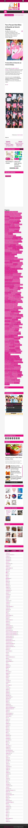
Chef (6, 246)
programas (13, 351)
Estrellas (18, 265)
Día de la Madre (8, 262)
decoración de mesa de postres (10, 257)
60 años (18, 213)
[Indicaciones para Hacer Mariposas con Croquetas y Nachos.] (8, 473)
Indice (8, 550)
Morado (10, 325)
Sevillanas (8, 748)
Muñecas (6, 329)
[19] (15, 413)
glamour (17, 294)
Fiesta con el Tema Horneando (11, 634)
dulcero (6, 33)
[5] (14, 168)
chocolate (19, 246)
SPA (17, 370)
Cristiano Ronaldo (13, 251)
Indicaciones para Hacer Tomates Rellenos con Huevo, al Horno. (13, 458)
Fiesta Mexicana (15, 281)
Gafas (6, 294)
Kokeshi (10, 303)
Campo (20, 238)
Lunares (17, 311)
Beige (19, 224)
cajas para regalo (16, 237)
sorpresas (15, 36)
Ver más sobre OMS (14, 482)
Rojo (15, 359)
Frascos (6, 289)
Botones (6, 230)
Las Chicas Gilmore (8, 306)
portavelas (12, 348)
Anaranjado (18, 216)
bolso (17, 227)
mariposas (14, 319)
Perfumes (11, 340)
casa (11, 241)
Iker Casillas (8, 671)
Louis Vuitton (7, 311)
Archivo (20, 550)
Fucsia (7, 655)
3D (10, 211)
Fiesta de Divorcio (17, 273)
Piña (6, 344)
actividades (17, 214)
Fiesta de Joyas (16, 275)
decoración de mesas (9, 259)
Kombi (15, 303)
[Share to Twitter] (10, 152)
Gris (14, 295)
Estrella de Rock (12, 265)
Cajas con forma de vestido (10, 235)
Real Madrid (11, 352)
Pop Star (6, 348)
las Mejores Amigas (8, 308)
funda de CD (7, 292)
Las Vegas (15, 308)
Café (6, 233)
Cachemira (18, 232)
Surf (14, 371)
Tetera (10, 373)
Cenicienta (7, 243)
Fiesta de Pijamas (8, 276)
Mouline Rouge (7, 327)
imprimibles (13, 300)
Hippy (7, 670)
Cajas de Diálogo (8, 237)
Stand (6, 371)
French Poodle (12, 289)
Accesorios (11, 214)
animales (11, 218)
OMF (18, 333)
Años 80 (11, 219)
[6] (15, 168)
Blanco (7, 579)
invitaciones (7, 302)
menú (18, 322)
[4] (13, 168)
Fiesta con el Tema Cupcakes (10, 270)
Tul (14, 376)
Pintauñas (17, 343)
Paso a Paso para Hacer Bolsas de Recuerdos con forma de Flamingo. (13, 27)
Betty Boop (8, 578)
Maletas (11, 313)
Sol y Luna (11, 368)
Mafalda (6, 313)
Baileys (6, 222)
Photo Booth (7, 341)
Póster (17, 348)
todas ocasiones (8, 375)
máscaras (17, 321)
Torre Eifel (6, 376)
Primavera (11, 349)
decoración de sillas (18, 259)
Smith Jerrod (17, 367)
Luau (12, 311)
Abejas (6, 214)
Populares (14, 550)
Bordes (6, 229)
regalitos (6, 359)
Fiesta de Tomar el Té (17, 276)
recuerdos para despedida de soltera (11, 357)
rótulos (11, 360)
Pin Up (11, 343)
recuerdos (10, 34)
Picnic (12, 341)
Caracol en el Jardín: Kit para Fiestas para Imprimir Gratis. (18, 163)
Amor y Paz (12, 216)
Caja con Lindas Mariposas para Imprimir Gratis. (13, 404)
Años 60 (6, 219)
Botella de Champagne (14, 229)
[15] (11, 413)
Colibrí (9, 248)
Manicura (6, 314)
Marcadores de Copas (18, 316)
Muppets (11, 329)
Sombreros (17, 368)
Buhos (16, 230)
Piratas (9, 344)
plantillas (6, 34)
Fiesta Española (15, 278)
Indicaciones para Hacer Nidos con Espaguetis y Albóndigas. (16, 477)
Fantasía (17, 267)
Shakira (6, 367)
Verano (12, 379)
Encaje (6, 265)
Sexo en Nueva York (8, 365)
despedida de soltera (14, 32)
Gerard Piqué (11, 294)
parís (6, 338)
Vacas (9, 378)
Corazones (19, 248)
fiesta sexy (7, 283)
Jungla (6, 303)
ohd (7, 84)
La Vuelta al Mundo (8, 305)
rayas (6, 352)
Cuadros (19, 251)
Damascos (8, 609)
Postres (6, 349)
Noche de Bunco (8, 332)
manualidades (12, 314)
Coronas (11, 249)
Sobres (6, 368)
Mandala (16, 313)
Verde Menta (7, 381)
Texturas (14, 373)
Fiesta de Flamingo (11, 33)
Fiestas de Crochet (18, 284)
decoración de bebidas (9, 256)
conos (14, 248)
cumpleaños (7, 32)
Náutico (6, 330)
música (16, 329)
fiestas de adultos (14, 283)
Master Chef (7, 322)
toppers (19, 375)
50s (14, 213)
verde (17, 379)
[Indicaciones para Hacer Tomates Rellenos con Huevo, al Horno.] (14, 450)
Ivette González (20, 134)
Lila (16, 310)
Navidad (11, 330)
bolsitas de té (11, 227)
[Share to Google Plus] (12, 152)
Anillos (6, 218)
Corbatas (6, 249)
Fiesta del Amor (7, 278)
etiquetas (6, 267)
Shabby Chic (16, 365)
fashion (6, 268)
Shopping (11, 367)
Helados (16, 297)
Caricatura (18, 240)
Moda (15, 324)
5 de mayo (14, 211)
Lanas (15, 305)
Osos (6, 335)
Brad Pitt (11, 230)
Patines (6, 340)
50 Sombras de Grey (8, 213)
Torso (11, 376)
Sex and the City (9, 750)
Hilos (21, 297)
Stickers (10, 371)
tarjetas (18, 371)
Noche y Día (7, 333)
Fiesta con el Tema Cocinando (15, 268)
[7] (16, 168)
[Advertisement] (14, 425)
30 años (6, 211)
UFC (6, 378)
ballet (10, 222)
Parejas (7, 720)
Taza (6, 373)
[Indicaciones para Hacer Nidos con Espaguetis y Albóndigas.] (8, 478)
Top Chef (14, 375)
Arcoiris (6, 221)
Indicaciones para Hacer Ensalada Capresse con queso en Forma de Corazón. (16, 467)
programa (6, 351)
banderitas (7, 224)
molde (20, 324)
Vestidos (12, 381)
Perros (16, 340)
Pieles (16, 341)
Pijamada (6, 343)
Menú (5, 1)
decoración (13, 254)
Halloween (11, 297)
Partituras (10, 338)
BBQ (16, 224)
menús (6, 324)
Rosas (6, 360)
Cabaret (11, 232)
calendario (14, 238)
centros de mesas (14, 243)
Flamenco (16, 286)
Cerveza (7, 596)
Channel (7, 597)
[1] (10, 168)
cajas (14, 31)
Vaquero (14, 378)
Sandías (12, 362)
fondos (19, 287)
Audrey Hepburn (12, 221)
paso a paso (17, 33)
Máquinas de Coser (8, 316)
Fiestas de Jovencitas (9, 286)
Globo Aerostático (8, 295)
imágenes (6, 300)
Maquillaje (19, 314)
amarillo (6, 216)
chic (9, 246)
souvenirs (7, 37)
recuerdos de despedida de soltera (11, 356)
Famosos (12, 267)
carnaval (6, 241)
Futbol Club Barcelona (16, 292)
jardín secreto (18, 302)
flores (11, 287)
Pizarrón (18, 344)
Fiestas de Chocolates (9, 284)
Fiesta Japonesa (8, 281)
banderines (15, 222)
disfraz (20, 262)
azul (18, 221)
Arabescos (16, 219)
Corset (16, 249)
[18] (14, 413)
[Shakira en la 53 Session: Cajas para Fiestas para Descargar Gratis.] (9, 155)
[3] (12, 168)
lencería (6, 310)
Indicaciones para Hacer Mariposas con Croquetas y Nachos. (16, 473)
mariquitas (7, 321)
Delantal (6, 260)
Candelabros (7, 240)
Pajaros (10, 335)
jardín (13, 302)
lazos (20, 308)
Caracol (12, 240)
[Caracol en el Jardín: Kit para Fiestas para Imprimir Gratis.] (18, 155)
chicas (13, 246)
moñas (6, 325)
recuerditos (18, 352)
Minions (11, 324)
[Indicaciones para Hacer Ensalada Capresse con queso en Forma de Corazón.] (8, 467)
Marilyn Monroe (7, 319)
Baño (12, 224)
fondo (15, 287)
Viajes (17, 381)
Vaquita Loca (7, 379)
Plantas (6, 346)
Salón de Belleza (17, 360)
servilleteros (19, 362)
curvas (7, 787)
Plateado (16, 346)
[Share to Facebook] (9, 152)
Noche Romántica (16, 332)
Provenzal (19, 351)
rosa (19, 359)
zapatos (6, 384)
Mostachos (16, 325)
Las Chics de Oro (17, 306)
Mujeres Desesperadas (16, 327)
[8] (17, 168)
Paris (7, 722)
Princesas (17, 349)
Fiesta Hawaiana (8, 279)
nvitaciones (13, 333)
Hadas (6, 297)
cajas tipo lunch (7, 238)
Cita (5, 248)
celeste (19, 241)
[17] (13, 413)
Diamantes (15, 262)
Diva (6, 612)
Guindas (17, 295)
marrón (12, 321)
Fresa (18, 289)
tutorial (18, 376)
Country (6, 251)
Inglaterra (19, 300)
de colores (7, 254)
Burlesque (7, 232)
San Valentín (7, 362)
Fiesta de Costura (8, 273)
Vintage (7, 769)
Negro (16, 330)
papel (15, 335)
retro (11, 359)
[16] (12, 413)
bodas (6, 227)
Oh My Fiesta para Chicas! (8, 826)
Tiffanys (19, 373)
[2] (11, 168)
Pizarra (14, 344)
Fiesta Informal (15, 279)
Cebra (15, 241)
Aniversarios (11, 31)
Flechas (6, 287)
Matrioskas (13, 322)
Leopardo (12, 310)
